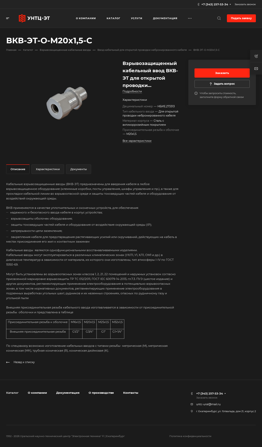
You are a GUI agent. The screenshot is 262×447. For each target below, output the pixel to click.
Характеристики (48, 169)
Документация (67, 393)
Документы (78, 169)
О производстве (101, 393)
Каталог (12, 393)
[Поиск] (219, 18)
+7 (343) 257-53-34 (214, 4)
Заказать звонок (245, 4)
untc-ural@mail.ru (208, 404)
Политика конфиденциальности (190, 436)
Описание (18, 169)
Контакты (130, 393)
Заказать (222, 73)
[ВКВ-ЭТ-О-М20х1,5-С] (66, 103)
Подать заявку (241, 18)
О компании (37, 393)
